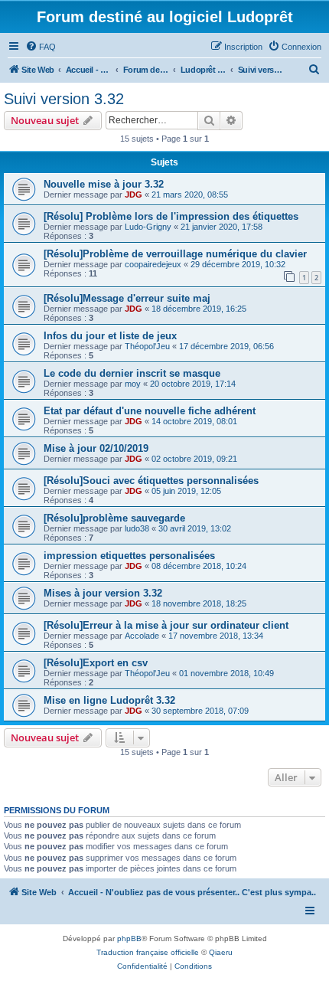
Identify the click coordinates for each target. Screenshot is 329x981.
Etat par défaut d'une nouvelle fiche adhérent (150, 411)
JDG (133, 194)
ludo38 (137, 528)
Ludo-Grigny (148, 226)
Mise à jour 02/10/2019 (96, 448)
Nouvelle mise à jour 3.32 (104, 184)
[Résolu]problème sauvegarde (114, 518)
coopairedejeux (153, 264)
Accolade (142, 635)
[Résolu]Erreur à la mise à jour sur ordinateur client (166, 625)
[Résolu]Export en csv (96, 663)
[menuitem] (40, 47)
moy (133, 383)
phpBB (129, 938)
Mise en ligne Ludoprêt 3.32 (109, 700)
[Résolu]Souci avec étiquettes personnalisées (151, 480)
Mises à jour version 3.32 (103, 593)
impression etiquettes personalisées (129, 555)
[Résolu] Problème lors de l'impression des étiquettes (171, 216)
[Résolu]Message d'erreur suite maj (127, 298)
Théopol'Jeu (147, 346)
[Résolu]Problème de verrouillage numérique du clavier (175, 254)
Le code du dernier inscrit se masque (132, 373)
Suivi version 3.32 (64, 98)
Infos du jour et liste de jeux (110, 336)
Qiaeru (221, 952)
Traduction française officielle (147, 952)
